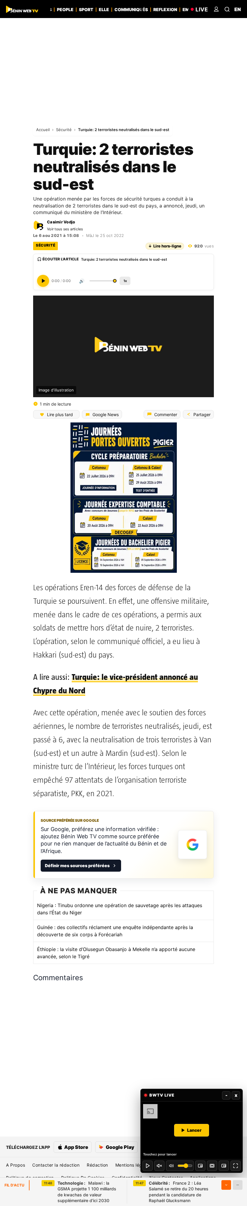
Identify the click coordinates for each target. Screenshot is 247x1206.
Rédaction (97, 1165)
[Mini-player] (200, 1166)
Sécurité (64, 129)
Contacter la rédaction (56, 1165)
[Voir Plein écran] (235, 1166)
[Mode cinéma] (212, 1166)
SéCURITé (45, 245)
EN (237, 9)
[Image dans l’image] (224, 1166)
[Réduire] (237, 1185)
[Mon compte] (216, 9)
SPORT (86, 9)
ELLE (104, 9)
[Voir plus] (226, 1185)
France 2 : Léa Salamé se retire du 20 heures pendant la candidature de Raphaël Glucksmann (178, 1191)
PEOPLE (65, 9)
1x (125, 281)
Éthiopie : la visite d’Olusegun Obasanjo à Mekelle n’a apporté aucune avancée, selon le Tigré (116, 952)
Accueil (43, 129)
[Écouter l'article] (43, 281)
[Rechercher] (227, 9)
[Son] (159, 1166)
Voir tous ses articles (65, 229)
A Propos (15, 1165)
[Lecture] (147, 1166)
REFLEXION (165, 9)
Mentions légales (133, 1165)
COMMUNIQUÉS (131, 9)
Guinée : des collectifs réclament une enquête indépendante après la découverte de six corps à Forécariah (115, 930)
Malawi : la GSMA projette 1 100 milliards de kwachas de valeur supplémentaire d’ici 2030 (87, 1191)
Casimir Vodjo (61, 221)
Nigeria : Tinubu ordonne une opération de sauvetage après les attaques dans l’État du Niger (119, 909)
